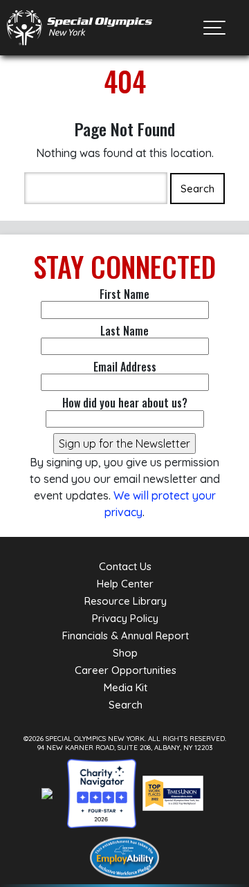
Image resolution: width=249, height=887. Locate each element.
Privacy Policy (125, 618)
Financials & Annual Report (125, 635)
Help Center (125, 583)
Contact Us (125, 566)
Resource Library (125, 600)
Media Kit (125, 687)
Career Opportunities (125, 670)
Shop (125, 652)
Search (125, 704)
